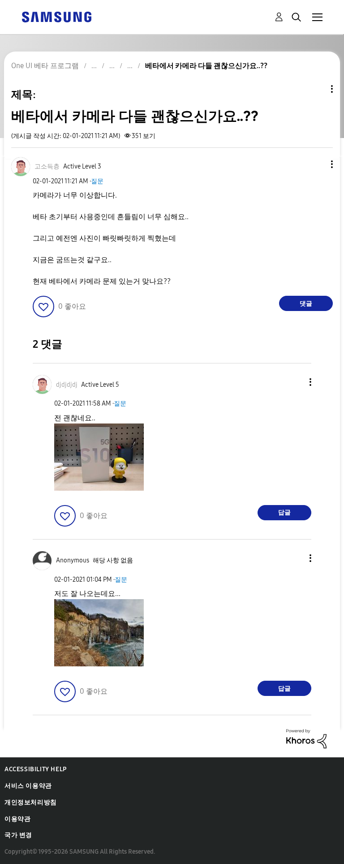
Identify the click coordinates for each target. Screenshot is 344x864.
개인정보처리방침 (30, 802)
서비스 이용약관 (28, 786)
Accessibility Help (35, 769)
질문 (97, 181)
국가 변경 (18, 835)
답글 (284, 512)
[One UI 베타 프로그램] (56, 16)
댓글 (306, 303)
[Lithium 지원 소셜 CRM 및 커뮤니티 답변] (306, 738)
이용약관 (17, 819)
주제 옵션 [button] (317, 89)
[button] (317, 164)
